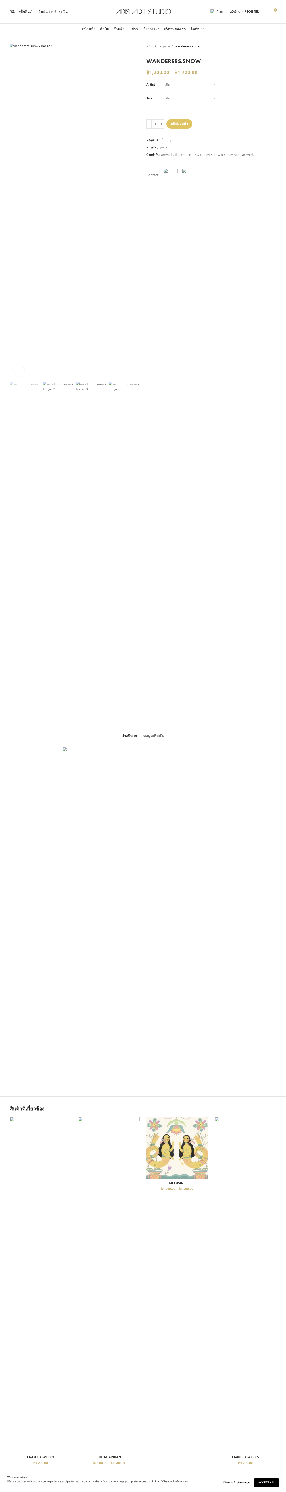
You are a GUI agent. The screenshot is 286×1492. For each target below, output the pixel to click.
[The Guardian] (109, 1285)
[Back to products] (268, 46)
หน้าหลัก (152, 46)
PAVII (197, 154)
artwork (166, 154)
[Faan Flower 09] (41, 1285)
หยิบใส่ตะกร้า (179, 124)
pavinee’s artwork (240, 154)
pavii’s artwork (214, 154)
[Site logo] (143, 11)
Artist (150, 84)
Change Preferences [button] (236, 1482)
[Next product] (273, 46)
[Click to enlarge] (18, 370)
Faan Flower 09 (40, 1457)
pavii (166, 46)
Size (149, 98)
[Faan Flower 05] (245, 1285)
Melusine (177, 1183)
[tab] (129, 733)
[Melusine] (177, 1148)
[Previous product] (262, 46)
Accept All (266, 1482)
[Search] (265, 11)
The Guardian (109, 1457)
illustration (183, 154)
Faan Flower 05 (245, 1457)
